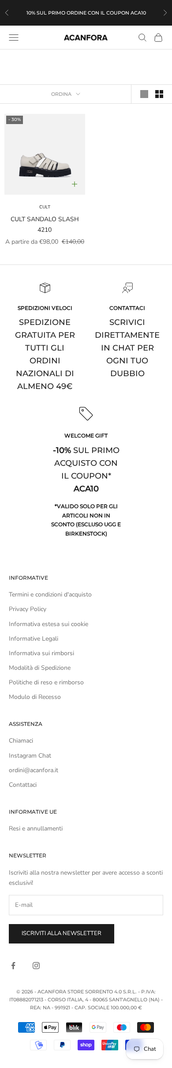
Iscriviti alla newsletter (61, 933)
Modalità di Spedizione (40, 668)
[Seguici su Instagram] (36, 965)
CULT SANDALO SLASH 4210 (45, 224)
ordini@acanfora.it (33, 770)
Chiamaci (21, 740)
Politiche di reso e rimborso (46, 682)
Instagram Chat (30, 755)
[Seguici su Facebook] (13, 965)
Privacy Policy (27, 609)
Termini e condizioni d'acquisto (50, 594)
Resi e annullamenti (36, 828)
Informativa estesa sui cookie (48, 624)
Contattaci (23, 785)
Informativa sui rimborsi (41, 653)
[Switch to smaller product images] (159, 94)
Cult (44, 207)
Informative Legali (33, 638)
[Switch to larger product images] (144, 94)
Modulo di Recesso (35, 697)
